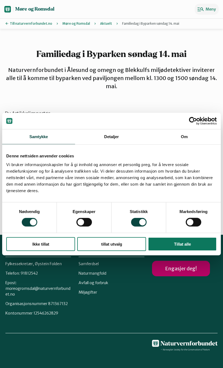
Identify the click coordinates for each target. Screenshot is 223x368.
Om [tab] (184, 136)
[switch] (84, 222)
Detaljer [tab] (111, 136)
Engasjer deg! (181, 268)
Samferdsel (89, 263)
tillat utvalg (111, 244)
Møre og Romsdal (34, 9)
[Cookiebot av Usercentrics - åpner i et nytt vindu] (193, 121)
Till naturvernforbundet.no (31, 23)
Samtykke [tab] (38, 136)
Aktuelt (106, 23)
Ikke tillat (40, 244)
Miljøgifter (88, 292)
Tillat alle (182, 244)
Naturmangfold (92, 273)
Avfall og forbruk (93, 282)
